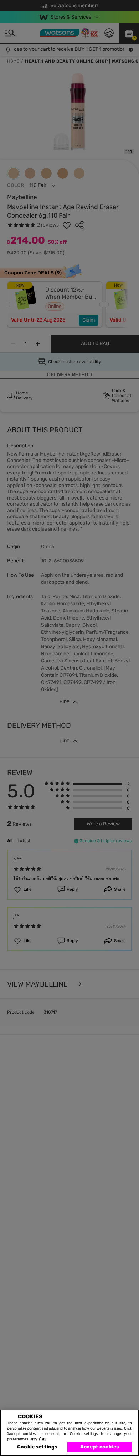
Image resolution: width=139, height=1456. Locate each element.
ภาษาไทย (38, 1439)
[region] (69, 1433)
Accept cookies (99, 1447)
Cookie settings (37, 1447)
